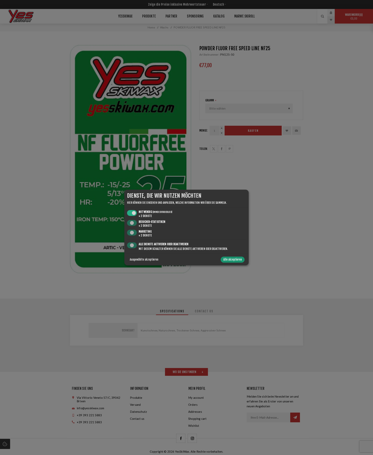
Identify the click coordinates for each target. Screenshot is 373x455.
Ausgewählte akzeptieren (144, 259)
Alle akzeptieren (232, 259)
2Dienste (145, 216)
